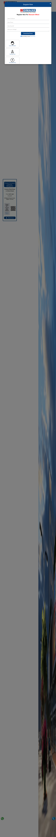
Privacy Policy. (32, 36)
